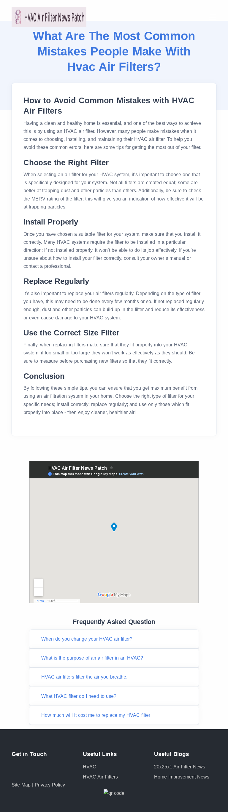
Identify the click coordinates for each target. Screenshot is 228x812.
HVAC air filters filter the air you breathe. (84, 676)
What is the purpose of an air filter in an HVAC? (92, 657)
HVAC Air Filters (100, 776)
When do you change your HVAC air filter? (86, 638)
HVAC (89, 766)
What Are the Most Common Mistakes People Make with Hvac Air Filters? (114, 51)
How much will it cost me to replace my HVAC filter (95, 715)
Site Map (22, 784)
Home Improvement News (181, 776)
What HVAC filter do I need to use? (78, 696)
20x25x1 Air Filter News (179, 766)
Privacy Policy (50, 784)
